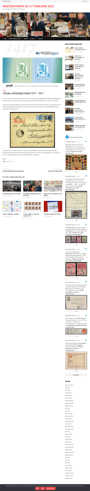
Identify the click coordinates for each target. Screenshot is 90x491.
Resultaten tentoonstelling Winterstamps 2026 (80, 110)
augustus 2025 (69, 406)
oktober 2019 (68, 478)
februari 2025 (68, 413)
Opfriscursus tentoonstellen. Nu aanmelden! (79, 57)
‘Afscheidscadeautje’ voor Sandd (11, 194)
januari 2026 (68, 398)
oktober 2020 (68, 450)
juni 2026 (67, 387)
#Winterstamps (69, 153)
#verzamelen (75, 188)
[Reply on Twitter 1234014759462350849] (66, 371)
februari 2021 (68, 439)
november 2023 (69, 429)
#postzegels (79, 151)
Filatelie (32, 38)
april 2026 (67, 390)
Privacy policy (50, 488)
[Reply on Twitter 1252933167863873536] (66, 220)
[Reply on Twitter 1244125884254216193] (66, 245)
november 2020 (69, 447)
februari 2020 (68, 468)
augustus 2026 (69, 385)
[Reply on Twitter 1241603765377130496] (66, 278)
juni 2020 (67, 460)
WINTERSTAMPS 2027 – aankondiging (81, 93)
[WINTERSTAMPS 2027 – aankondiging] (69, 92)
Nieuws (26, 38)
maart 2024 (68, 424)
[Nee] (88, 487)
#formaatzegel (82, 318)
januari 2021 (68, 442)
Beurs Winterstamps (70, 141)
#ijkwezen (70, 231)
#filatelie (73, 151)
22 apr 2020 (78, 176)
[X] (85, 1)
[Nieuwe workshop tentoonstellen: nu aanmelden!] (69, 65)
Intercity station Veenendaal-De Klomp (80, 48)
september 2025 (69, 403)
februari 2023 (68, 434)
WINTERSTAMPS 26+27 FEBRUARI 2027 (28, 6)
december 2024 (69, 416)
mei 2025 (67, 411)
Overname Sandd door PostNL (52, 214)
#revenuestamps (69, 294)
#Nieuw (84, 253)
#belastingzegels (69, 189)
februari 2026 (68, 395)
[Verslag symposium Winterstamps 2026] (69, 84)
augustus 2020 (69, 455)
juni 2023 (67, 431)
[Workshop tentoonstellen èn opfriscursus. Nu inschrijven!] (69, 74)
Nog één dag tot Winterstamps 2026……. (80, 118)
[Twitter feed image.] (76, 162)
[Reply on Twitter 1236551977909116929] (66, 336)
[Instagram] (86, 1)
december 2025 (69, 400)
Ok (37, 488)
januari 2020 (68, 470)
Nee (42, 488)
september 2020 (69, 452)
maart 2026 (68, 393)
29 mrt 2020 (78, 224)
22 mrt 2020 (78, 249)
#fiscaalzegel (77, 345)
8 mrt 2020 (78, 315)
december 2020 (69, 444)
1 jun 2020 (77, 141)
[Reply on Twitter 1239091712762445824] (66, 311)
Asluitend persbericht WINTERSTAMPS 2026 (80, 101)
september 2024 (69, 421)
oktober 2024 (68, 418)
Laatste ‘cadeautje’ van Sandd (11, 214)
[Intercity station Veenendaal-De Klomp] (69, 48)
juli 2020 (67, 457)
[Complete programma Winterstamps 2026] (69, 126)
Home (5, 38)
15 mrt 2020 (78, 282)
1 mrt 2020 (78, 340)
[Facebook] (83, 1)
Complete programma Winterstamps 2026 (80, 126)
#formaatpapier (82, 343)
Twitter (76, 172)
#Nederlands (70, 227)
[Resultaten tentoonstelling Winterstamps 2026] (69, 109)
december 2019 (69, 473)
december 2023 (69, 426)
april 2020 (67, 463)
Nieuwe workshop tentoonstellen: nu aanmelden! (79, 66)
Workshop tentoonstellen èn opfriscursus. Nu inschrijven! (79, 76)
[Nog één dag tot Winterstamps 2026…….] (69, 117)
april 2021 (67, 437)
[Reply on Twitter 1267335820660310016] (66, 172)
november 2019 (69, 475)
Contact (40, 38)
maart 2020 (68, 465)
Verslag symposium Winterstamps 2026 (80, 85)
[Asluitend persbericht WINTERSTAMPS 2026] (69, 100)
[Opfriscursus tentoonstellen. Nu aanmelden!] (69, 56)
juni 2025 (67, 408)
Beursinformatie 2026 (14, 38)
